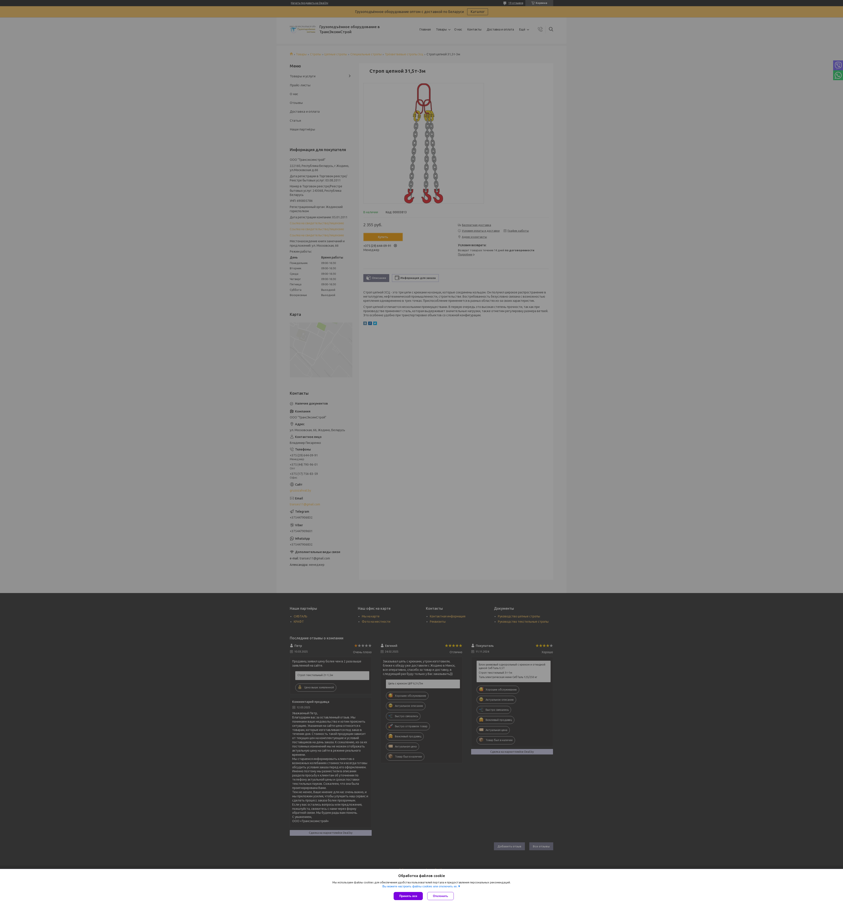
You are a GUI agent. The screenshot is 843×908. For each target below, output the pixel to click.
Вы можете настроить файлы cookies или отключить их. (420, 886)
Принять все (408, 896)
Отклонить (440, 896)
